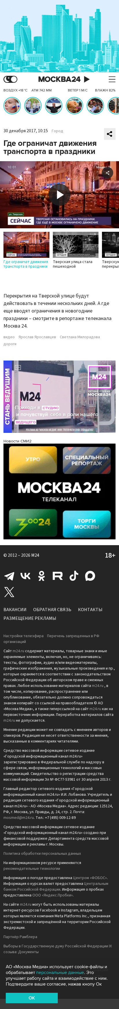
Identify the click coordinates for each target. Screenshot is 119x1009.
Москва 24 (59, 79)
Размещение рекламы (29, 618)
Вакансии (15, 609)
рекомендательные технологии (31, 869)
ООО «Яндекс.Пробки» (52, 895)
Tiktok (74, 576)
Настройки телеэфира (23, 636)
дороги (9, 344)
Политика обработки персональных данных (42, 854)
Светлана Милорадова (80, 337)
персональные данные (60, 972)
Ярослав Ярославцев (37, 337)
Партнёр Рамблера (20, 937)
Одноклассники (41, 576)
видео (9, 337)
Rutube (58, 576)
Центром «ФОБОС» (90, 878)
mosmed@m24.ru (18, 818)
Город (57, 131)
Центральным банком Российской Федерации (55, 886)
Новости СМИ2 (17, 441)
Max (90, 576)
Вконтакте (25, 576)
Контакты (90, 609)
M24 (35, 555)
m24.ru (18, 651)
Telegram (9, 576)
